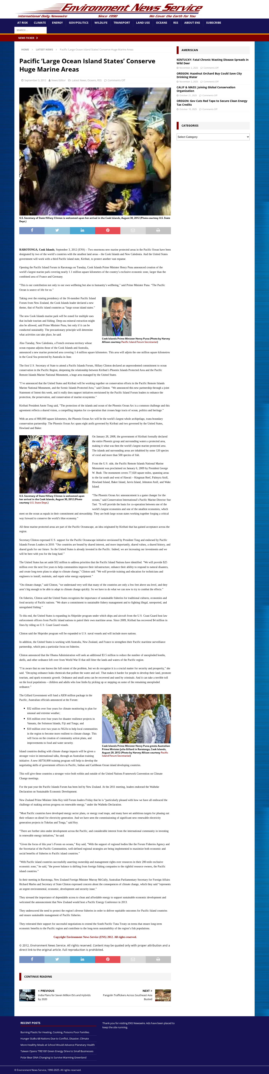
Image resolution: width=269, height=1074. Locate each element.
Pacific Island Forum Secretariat (139, 342)
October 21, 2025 (188, 95)
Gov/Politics (78, 22)
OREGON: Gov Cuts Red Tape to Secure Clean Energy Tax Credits (212, 102)
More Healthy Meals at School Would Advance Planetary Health (57, 1045)
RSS (175, 22)
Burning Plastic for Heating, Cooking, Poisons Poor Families (54, 1032)
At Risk (22, 22)
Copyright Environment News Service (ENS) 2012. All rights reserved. (95, 937)
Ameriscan (190, 50)
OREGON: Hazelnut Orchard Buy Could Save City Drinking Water (209, 75)
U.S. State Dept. (39, 502)
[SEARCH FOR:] (30, 30)
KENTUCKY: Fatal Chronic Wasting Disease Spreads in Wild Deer (213, 61)
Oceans (161, 22)
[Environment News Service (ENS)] (109, 16)
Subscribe (213, 22)
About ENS (192, 22)
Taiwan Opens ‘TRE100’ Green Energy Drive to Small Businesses (56, 1051)
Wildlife (101, 22)
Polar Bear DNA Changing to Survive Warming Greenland (53, 1057)
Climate (40, 22)
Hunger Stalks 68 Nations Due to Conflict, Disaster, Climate (54, 1038)
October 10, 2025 (188, 109)
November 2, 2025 (188, 67)
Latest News (79, 80)
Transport (122, 22)
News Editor (58, 80)
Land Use (143, 22)
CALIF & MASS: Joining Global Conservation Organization (206, 89)
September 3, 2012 (35, 80)
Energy (57, 22)
